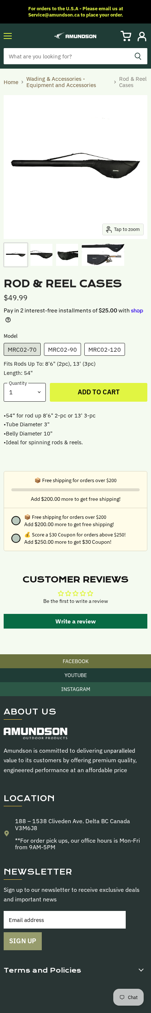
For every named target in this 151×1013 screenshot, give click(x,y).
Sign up (22, 941)
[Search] (138, 56)
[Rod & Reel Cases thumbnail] (15, 255)
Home (11, 82)
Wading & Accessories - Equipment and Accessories (61, 82)
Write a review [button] (75, 621)
